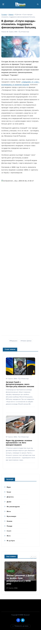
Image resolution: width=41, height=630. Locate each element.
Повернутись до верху (21, 626)
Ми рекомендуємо (13, 506)
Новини (11, 14)
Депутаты (10, 497)
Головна (4, 14)
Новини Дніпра (27, 341)
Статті (9, 531)
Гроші (9, 492)
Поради (9, 526)
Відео (9, 487)
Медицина (13, 341)
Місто (9, 511)
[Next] (35, 556)
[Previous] (31, 556)
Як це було (11, 541)
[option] (20, 576)
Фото (9, 536)
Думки (9, 502)
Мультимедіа (11, 516)
